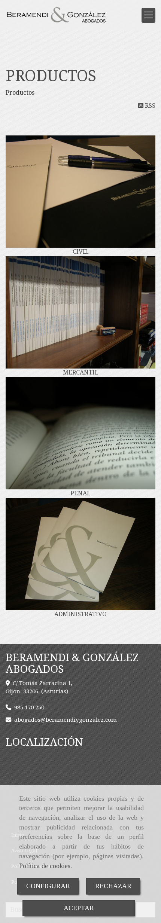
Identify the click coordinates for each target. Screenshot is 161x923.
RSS (149, 105)
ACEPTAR (79, 908)
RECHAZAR (113, 886)
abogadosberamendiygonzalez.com (65, 719)
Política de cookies (44, 865)
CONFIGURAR (48, 886)
